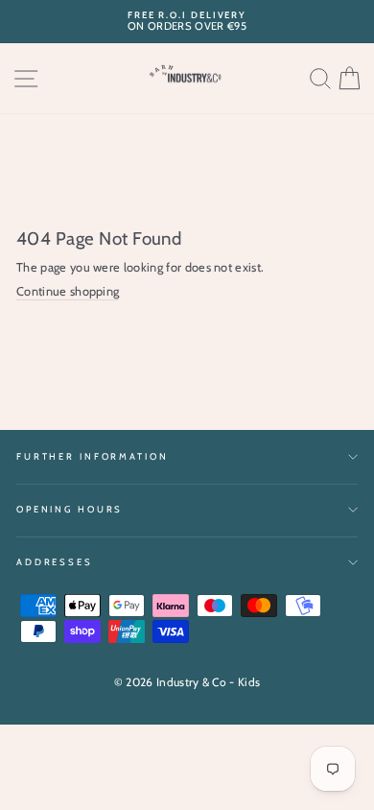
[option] (187, 22)
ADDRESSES (54, 562)
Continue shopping (67, 291)
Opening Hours (69, 509)
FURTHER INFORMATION (92, 456)
